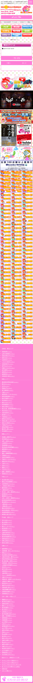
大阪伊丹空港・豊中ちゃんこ (10, 557)
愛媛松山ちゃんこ (7, 599)
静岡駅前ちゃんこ (7, 494)
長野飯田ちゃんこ (7, 530)
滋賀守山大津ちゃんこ (8, 585)
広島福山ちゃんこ (7, 612)
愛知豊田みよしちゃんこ (9, 502)
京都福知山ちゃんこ (7, 593)
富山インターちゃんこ (8, 526)
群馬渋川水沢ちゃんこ (8, 419)
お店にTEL (17, 17)
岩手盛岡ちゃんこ (7, 370)
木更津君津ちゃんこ (7, 412)
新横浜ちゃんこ (6, 451)
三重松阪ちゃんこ (7, 504)
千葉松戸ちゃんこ (7, 425)
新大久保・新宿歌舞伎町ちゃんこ (11, 408)
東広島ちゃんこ (6, 636)
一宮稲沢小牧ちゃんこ (8, 486)
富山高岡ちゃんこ (7, 522)
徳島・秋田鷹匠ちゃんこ (9, 616)
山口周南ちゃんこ (7, 622)
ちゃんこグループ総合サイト (10, 660)
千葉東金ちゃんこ (7, 417)
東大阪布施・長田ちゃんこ (9, 561)
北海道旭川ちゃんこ (7, 364)
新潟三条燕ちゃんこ (7, 543)
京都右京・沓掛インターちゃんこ (11, 579)
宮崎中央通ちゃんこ (7, 640)
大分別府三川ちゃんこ (8, 654)
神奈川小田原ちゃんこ (8, 423)
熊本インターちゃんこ (8, 605)
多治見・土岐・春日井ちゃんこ (11, 492)
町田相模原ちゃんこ (7, 404)
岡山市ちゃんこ (6, 642)
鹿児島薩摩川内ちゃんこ (9, 614)
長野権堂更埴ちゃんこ (8, 534)
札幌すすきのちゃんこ (8, 368)
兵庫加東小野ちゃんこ (8, 587)
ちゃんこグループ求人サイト (10, 662)
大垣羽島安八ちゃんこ (8, 484)
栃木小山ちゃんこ (7, 402)
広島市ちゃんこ (6, 624)
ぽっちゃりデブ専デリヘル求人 (11, 666)
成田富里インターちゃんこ (9, 394)
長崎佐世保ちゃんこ (7, 603)
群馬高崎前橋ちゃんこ (8, 396)
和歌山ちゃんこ (6, 553)
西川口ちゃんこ (6, 384)
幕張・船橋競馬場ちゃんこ (9, 453)
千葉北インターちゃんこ (9, 459)
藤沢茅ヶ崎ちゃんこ (7, 429)
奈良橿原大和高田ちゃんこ (9, 555)
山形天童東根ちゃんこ (8, 354)
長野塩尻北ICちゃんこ (8, 538)
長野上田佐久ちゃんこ (8, 540)
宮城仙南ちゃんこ (7, 351)
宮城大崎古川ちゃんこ (8, 356)
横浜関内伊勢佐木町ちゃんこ (10, 382)
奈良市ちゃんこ (6, 567)
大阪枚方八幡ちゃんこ (8, 581)
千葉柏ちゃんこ (6, 455)
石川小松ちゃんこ (7, 520)
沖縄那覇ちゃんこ (7, 620)
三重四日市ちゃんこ (7, 490)
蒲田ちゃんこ (6, 467)
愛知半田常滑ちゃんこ (8, 508)
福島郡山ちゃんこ (7, 372)
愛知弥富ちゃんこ (7, 488)
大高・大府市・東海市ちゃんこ (11, 498)
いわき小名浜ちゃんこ (8, 362)
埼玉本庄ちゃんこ (7, 410)
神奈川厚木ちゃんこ (7, 406)
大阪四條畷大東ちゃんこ (9, 589)
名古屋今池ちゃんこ (7, 479)
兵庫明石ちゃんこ (7, 571)
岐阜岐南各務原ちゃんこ (9, 500)
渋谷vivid (4, 669)
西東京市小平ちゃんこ (8, 461)
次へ (23, 63)
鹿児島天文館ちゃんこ (8, 601)
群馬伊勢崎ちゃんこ (7, 427)
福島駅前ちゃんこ (7, 374)
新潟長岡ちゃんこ (7, 528)
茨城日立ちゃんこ (7, 473)
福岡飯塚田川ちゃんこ (8, 626)
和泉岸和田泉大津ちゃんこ (9, 559)
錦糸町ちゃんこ (6, 414)
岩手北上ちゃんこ (7, 366)
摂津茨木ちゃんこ (7, 583)
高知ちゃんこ (6, 632)
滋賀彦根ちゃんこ (7, 548)
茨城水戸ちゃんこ (7, 388)
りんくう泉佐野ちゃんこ (9, 575)
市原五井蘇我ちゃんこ (8, 457)
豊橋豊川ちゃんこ (7, 496)
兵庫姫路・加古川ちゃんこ (9, 563)
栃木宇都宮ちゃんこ (7, 398)
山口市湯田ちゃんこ (7, 650)
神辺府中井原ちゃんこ (8, 648)
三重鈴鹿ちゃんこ (7, 506)
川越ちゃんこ (6, 392)
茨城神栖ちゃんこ (7, 445)
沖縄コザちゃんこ (7, 646)
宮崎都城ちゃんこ (7, 618)
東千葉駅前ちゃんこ (7, 390)
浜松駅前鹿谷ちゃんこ (8, 512)
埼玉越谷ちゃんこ (7, 431)
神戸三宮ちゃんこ (7, 569)
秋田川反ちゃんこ (7, 358)
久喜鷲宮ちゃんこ (7, 443)
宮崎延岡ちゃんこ (7, 652)
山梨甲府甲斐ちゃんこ (8, 532)
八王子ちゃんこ (6, 469)
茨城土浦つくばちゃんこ (9, 421)
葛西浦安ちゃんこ (7, 449)
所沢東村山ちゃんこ (7, 439)
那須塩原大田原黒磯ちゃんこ (10, 447)
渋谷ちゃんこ (6, 465)
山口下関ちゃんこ (7, 628)
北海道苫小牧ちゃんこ (8, 376)
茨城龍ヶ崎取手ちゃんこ (9, 437)
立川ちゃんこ (6, 386)
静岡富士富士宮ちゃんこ (9, 514)
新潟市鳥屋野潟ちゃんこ (9, 536)
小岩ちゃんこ (6, 463)
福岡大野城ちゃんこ (7, 630)
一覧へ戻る (16, 58)
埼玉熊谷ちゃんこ (7, 400)
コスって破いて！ (7, 671)
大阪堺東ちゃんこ (7, 573)
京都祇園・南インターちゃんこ (11, 551)
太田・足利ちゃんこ (7, 441)
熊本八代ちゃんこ (7, 638)
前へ (9, 63)
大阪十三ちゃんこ (7, 577)
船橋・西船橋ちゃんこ (8, 471)
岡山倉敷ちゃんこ (7, 634)
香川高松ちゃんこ (7, 610)
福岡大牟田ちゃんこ (7, 644)
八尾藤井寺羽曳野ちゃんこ (9, 565)
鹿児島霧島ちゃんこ (7, 607)
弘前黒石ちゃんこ (7, 360)
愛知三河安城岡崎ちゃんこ (9, 481)
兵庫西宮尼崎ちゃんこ (8, 591)
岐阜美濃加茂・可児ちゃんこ (10, 510)
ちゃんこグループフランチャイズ (11, 664)
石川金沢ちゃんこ (7, 524)
